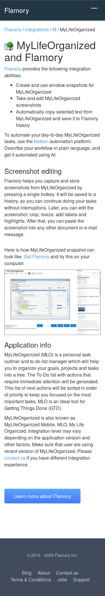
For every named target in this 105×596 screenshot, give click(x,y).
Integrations (37, 29)
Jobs (62, 579)
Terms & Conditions (30, 579)
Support (81, 579)
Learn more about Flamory (42, 495)
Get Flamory (36, 256)
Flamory (16, 10)
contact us (14, 457)
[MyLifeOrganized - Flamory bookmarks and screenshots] (52, 302)
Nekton (41, 141)
